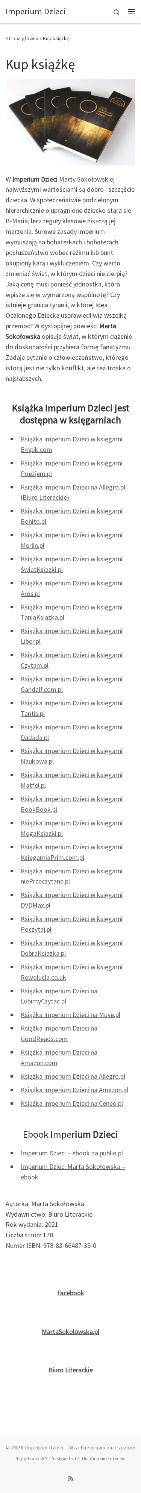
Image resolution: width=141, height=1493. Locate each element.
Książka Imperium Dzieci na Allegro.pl (73, 1076)
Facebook (70, 1292)
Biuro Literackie (71, 1370)
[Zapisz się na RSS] (70, 1478)
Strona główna (22, 38)
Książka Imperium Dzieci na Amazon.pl (74, 1089)
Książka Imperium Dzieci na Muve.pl (70, 1014)
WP (44, 1458)
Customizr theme (108, 1458)
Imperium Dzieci (44, 1447)
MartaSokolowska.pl (70, 1331)
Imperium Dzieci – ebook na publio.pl (72, 1153)
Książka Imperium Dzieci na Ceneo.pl (72, 1103)
